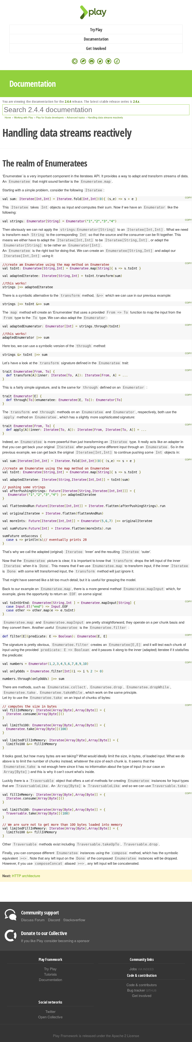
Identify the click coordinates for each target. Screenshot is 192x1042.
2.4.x (136, 101)
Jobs (141, 968)
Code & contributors (141, 984)
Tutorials (50, 974)
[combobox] (95, 109)
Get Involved (96, 48)
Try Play (96, 29)
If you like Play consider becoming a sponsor (55, 940)
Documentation (96, 39)
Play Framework (96, 12)
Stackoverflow (74, 919)
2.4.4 (68, 101)
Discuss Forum (33, 919)
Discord (54, 919)
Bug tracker (141, 990)
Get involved (141, 995)
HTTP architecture (26, 875)
